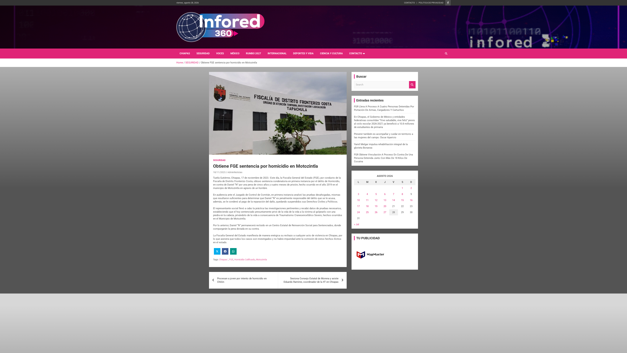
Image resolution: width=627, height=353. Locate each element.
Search (412, 84)
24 (358, 212)
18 (367, 206)
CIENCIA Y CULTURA (331, 53)
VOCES (220, 53)
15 (402, 200)
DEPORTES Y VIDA (303, 53)
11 (367, 200)
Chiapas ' (223, 259)
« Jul (356, 224)
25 (367, 212)
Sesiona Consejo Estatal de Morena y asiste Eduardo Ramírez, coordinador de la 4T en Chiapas (311, 280)
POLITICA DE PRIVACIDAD (431, 2)
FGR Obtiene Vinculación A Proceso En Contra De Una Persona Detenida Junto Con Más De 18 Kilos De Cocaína (383, 158)
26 (376, 212)
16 (411, 200)
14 (393, 200)
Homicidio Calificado (244, 259)
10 (358, 200)
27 (385, 212)
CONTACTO (409, 2)
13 (385, 200)
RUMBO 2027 (253, 53)
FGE (231, 259)
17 (358, 206)
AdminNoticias (234, 172)
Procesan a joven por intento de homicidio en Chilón (242, 280)
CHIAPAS (185, 53)
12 (376, 200)
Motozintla (261, 259)
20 (385, 206)
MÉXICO (234, 53)
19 (376, 206)
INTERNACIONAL (277, 53)
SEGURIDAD (203, 53)
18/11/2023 (219, 172)
